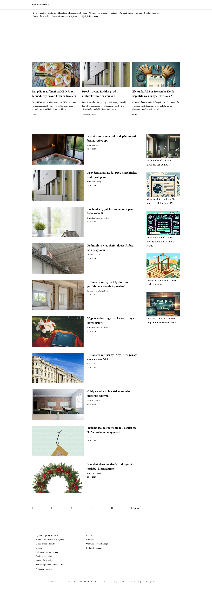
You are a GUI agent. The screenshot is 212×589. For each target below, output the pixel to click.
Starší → (135, 508)
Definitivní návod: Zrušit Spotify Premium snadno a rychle (160, 241)
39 (112, 508)
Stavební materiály (41, 16)
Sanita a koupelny (152, 13)
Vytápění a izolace (90, 16)
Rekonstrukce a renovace (130, 13)
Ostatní (114, 13)
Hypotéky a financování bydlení (72, 13)
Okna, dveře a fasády (98, 13)
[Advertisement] (106, 36)
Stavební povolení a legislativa (66, 16)
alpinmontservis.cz (40, 4)
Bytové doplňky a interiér (44, 13)
